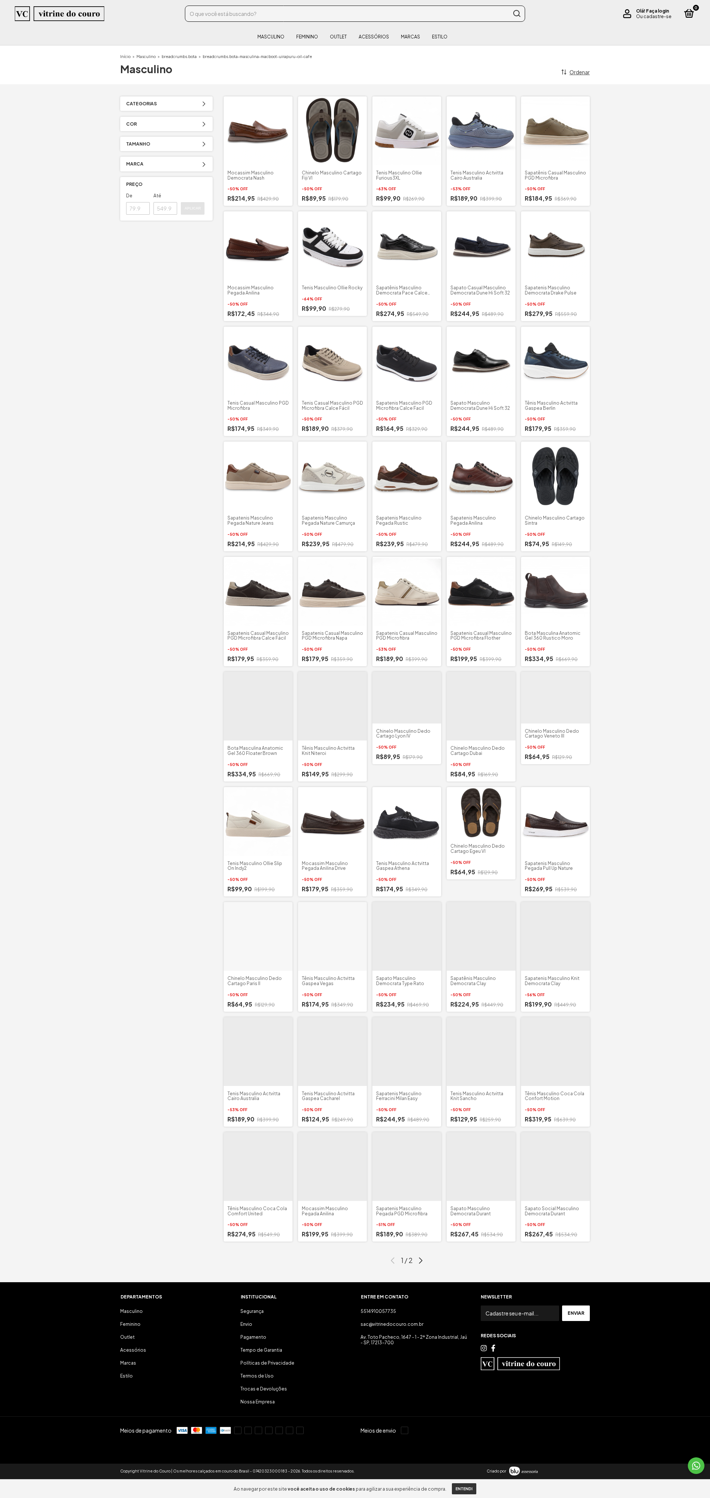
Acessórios (374, 37)
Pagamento (253, 1337)
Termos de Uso (257, 1376)
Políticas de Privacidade (267, 1363)
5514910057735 (378, 1311)
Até (157, 195)
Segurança (252, 1311)
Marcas (410, 37)
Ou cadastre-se (654, 16)
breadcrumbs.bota (179, 56)
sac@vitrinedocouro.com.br (392, 1324)
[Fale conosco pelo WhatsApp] (696, 1465)
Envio (246, 1324)
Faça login (657, 11)
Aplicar (193, 208)
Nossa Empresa (257, 1402)
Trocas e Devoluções (263, 1389)
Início (125, 56)
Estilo (439, 37)
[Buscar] (516, 13)
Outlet (338, 37)
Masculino (270, 37)
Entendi (464, 1489)
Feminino (307, 37)
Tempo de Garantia (261, 1350)
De (129, 195)
